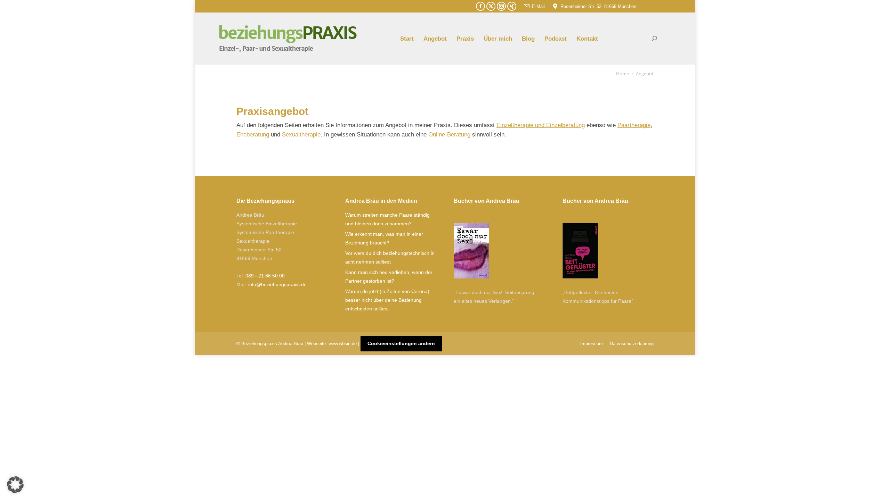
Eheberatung (252, 134)
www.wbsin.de (343, 343)
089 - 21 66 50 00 (265, 275)
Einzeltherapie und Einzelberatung (540, 125)
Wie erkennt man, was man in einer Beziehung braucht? (384, 238)
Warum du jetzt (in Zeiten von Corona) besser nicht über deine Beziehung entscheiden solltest (387, 300)
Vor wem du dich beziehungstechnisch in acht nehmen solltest (390, 257)
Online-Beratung (449, 134)
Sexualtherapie (301, 134)
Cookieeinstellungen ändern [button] (401, 343)
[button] (15, 484)
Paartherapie (633, 125)
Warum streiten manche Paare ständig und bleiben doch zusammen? (387, 219)
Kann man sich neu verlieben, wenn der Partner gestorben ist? (388, 276)
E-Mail (538, 6)
